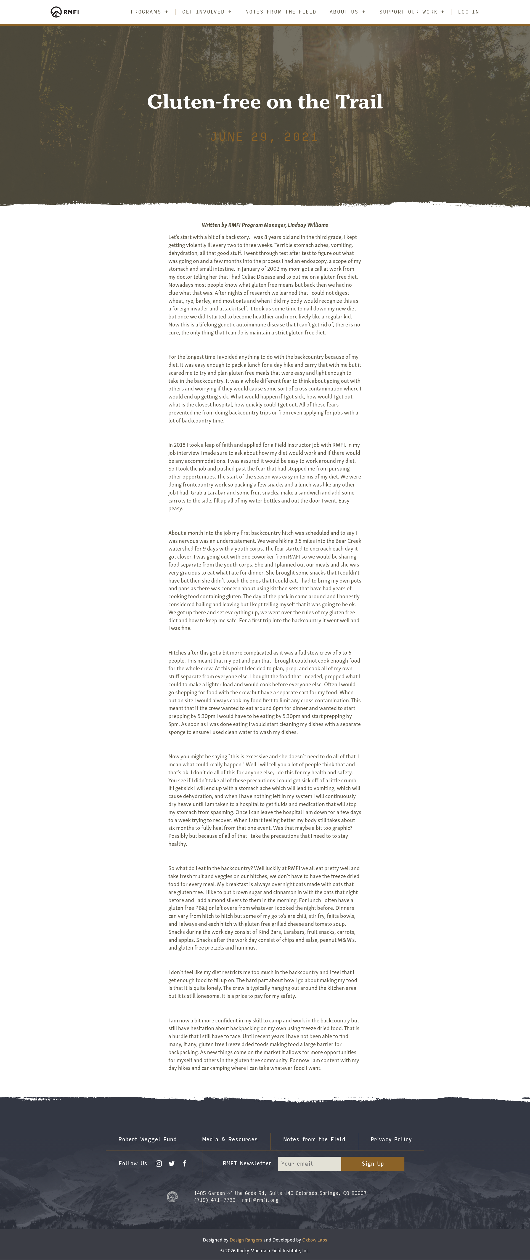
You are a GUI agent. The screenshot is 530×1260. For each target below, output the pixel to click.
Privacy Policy (391, 1139)
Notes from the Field (280, 12)
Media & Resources (230, 1139)
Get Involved (203, 12)
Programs (146, 12)
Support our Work (408, 12)
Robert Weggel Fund (147, 1139)
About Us (344, 12)
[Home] (71, 12)
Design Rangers (246, 1239)
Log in (468, 12)
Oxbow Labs (314, 1239)
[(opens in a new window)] (172, 1196)
